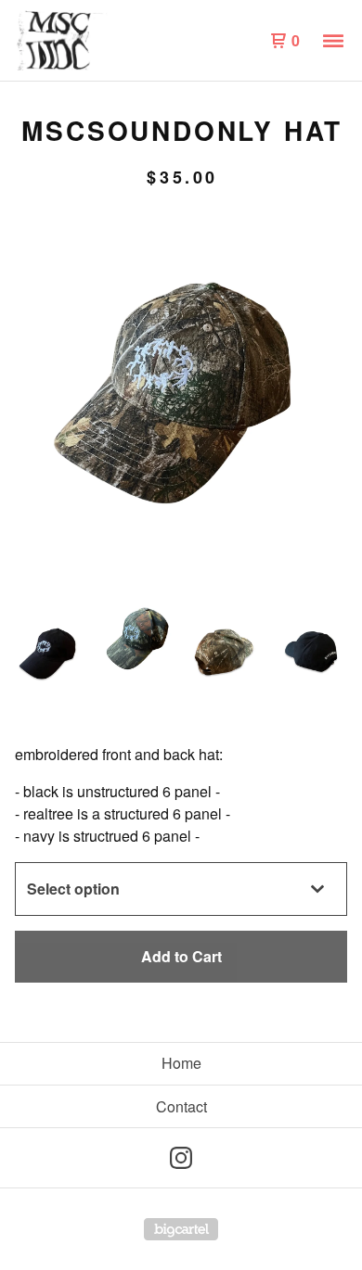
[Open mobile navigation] (333, 40)
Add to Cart (181, 956)
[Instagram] (181, 1158)
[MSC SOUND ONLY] (98, 40)
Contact (181, 1106)
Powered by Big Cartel (181, 1229)
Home (181, 1062)
